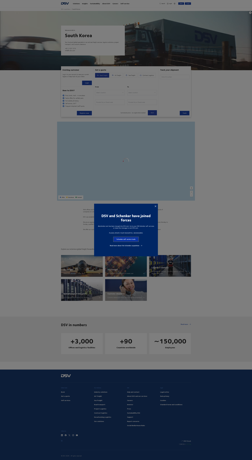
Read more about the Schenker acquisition (125, 245)
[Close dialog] (155, 206)
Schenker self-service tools (126, 239)
